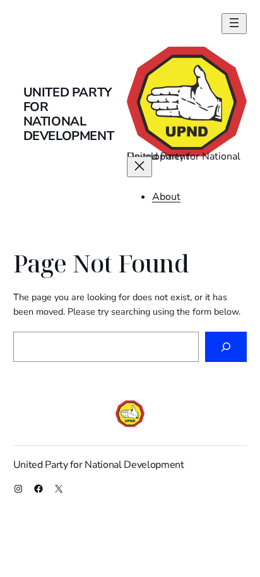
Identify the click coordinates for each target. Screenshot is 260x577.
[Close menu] (139, 166)
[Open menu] (234, 23)
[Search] (226, 346)
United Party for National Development (68, 114)
